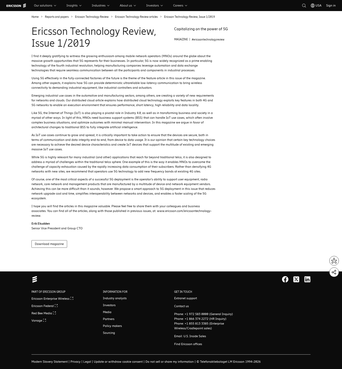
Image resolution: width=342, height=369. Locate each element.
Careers (178, 5)
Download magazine (49, 244)
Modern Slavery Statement (49, 361)
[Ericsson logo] (16, 5)
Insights (72, 5)
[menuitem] (45, 5)
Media (107, 312)
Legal (87, 361)
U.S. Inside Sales (194, 336)
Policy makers (112, 326)
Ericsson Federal (43, 306)
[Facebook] (285, 279)
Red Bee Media (42, 313)
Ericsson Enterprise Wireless (50, 298)
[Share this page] (334, 272)
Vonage (37, 320)
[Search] (304, 5)
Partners (108, 319)
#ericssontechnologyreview (208, 39)
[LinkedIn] (307, 279)
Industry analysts (115, 298)
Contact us (181, 306)
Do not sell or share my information (169, 361)
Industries (98, 5)
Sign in (331, 5)
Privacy (75, 361)
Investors (152, 5)
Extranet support (185, 298)
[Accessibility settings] (334, 260)
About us (126, 5)
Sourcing (109, 333)
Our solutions (43, 5)
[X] (296, 279)
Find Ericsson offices (188, 344)
